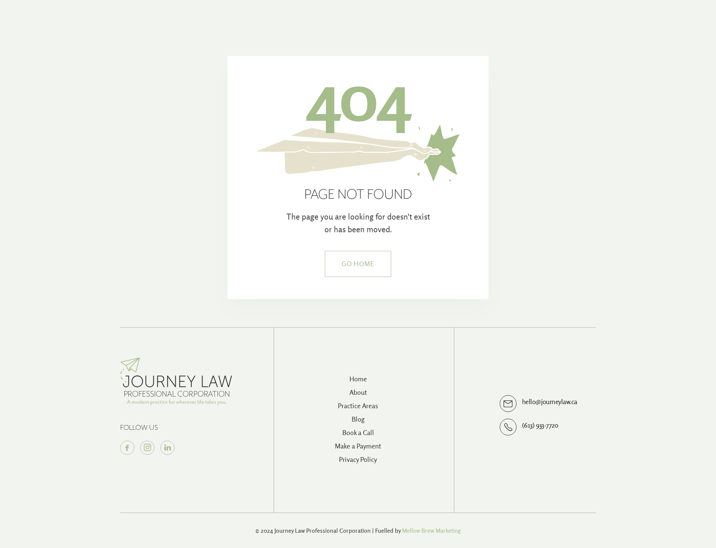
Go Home (358, 263)
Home (358, 379)
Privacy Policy (358, 459)
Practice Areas (358, 405)
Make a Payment (358, 446)
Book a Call (358, 432)
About (358, 392)
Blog (358, 419)
